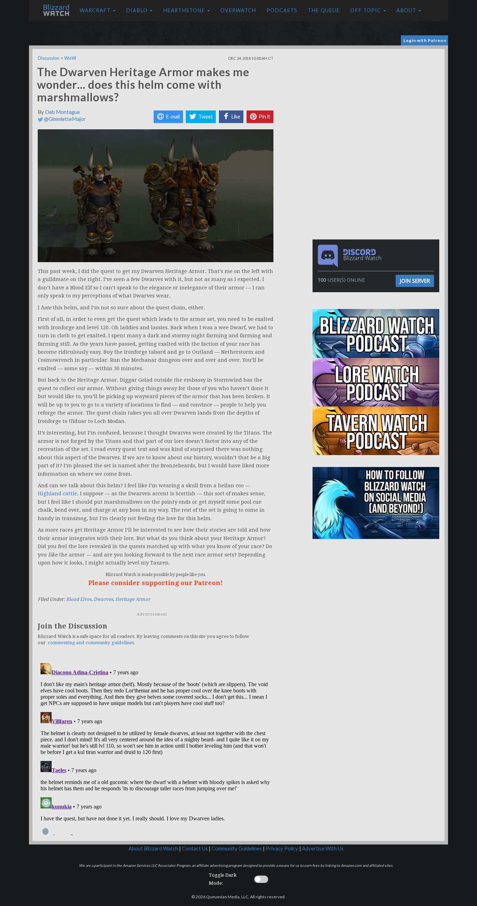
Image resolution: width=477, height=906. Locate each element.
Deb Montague (62, 112)
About (407, 10)
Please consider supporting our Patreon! (155, 583)
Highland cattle (57, 493)
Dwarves (103, 599)
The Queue (324, 10)
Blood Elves (78, 599)
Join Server (415, 280)
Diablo (137, 10)
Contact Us (195, 848)
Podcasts (281, 10)
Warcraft (96, 10)
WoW (70, 58)
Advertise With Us (323, 848)
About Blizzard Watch (153, 848)
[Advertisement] (377, 98)
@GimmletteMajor (64, 119)
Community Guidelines (237, 848)
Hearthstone (184, 10)
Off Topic (366, 10)
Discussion (48, 58)
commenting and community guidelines (91, 642)
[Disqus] (155, 747)
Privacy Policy (282, 848)
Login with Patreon (424, 40)
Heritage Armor (132, 599)
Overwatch (238, 10)
